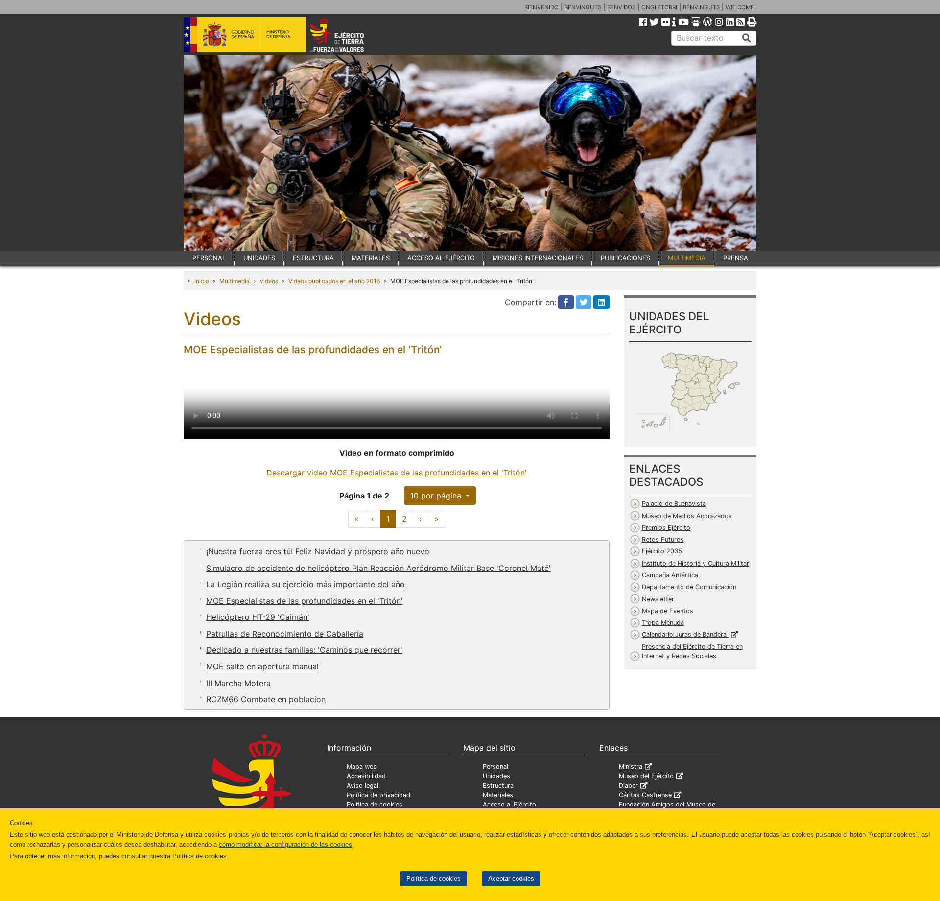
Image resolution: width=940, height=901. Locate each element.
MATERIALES (371, 257)
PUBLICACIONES (625, 257)
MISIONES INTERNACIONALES (538, 257)
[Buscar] (746, 38)
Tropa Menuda (663, 622)
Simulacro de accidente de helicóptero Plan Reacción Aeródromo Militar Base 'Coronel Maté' (378, 568)
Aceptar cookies (511, 878)
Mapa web (362, 766)
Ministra (630, 766)
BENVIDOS (621, 7)
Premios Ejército (666, 527)
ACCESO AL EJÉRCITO (441, 257)
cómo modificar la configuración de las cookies (285, 844)
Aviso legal (362, 785)
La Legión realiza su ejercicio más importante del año (305, 584)
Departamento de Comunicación (689, 587)
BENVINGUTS (582, 7)
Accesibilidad (366, 776)
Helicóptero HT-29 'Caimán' (257, 617)
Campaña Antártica (670, 575)
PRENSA (735, 257)
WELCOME (740, 7)
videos (269, 281)
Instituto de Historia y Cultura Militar (695, 563)
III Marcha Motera (238, 683)
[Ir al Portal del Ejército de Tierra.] (348, 34)
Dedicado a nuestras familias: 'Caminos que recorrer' (304, 650)
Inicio (201, 281)
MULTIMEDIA (686, 257)
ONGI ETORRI (659, 7)
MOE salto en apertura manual (262, 666)
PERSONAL (209, 257)
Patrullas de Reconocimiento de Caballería (284, 634)
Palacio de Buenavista (674, 503)
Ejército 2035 (662, 551)
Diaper (628, 785)
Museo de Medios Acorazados (687, 516)
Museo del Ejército (646, 776)
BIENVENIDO (541, 7)
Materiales (498, 795)
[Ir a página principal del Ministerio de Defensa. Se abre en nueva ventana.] (245, 34)
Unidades (496, 776)
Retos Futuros (663, 539)
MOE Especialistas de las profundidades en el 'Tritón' (304, 601)
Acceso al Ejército (509, 804)
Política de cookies (433, 878)
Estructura (498, 785)
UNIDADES (259, 257)
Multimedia (234, 281)
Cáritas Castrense (645, 795)
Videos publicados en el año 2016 (334, 281)
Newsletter (658, 599)
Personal (495, 766)
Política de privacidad (378, 795)
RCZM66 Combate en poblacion (266, 699)
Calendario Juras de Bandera (685, 634)
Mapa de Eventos (667, 611)
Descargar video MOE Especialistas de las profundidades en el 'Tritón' (396, 472)
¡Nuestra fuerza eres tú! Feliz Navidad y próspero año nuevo (317, 551)
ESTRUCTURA (313, 257)
